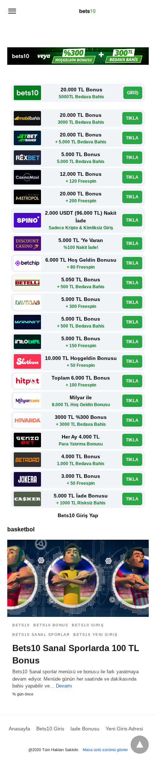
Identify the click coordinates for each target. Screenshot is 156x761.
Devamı (64, 686)
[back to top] (140, 745)
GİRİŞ (133, 92)
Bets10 (21, 625)
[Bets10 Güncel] (87, 11)
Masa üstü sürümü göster (105, 750)
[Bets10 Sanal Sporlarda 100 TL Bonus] (78, 578)
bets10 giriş (88, 625)
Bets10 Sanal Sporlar (41, 635)
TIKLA (132, 118)
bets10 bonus (50, 625)
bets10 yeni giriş (95, 635)
